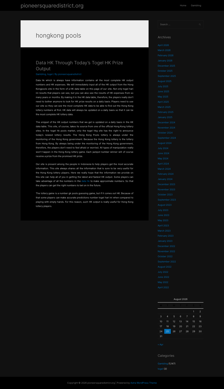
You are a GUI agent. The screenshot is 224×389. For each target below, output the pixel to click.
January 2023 (165, 240)
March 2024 (164, 168)
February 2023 (166, 235)
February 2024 (166, 173)
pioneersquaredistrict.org (52, 5)
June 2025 (163, 91)
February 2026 (165, 55)
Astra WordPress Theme (143, 382)
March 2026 (164, 50)
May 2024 (163, 158)
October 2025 (165, 70)
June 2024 (163, 153)
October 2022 (165, 256)
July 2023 (163, 210)
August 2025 (164, 81)
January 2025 (165, 117)
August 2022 (164, 266)
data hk (86, 181)
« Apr (160, 344)
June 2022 (163, 277)
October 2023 (165, 194)
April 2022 (163, 287)
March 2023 (164, 230)
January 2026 (165, 60)
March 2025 (164, 107)
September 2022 (167, 261)
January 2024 (165, 179)
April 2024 (163, 163)
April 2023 (163, 225)
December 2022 (166, 246)
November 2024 (166, 127)
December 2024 (166, 122)
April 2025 (163, 101)
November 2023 (166, 189)
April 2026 (163, 45)
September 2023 (167, 199)
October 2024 (165, 132)
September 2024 (167, 137)
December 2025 (166, 65)
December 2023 (166, 184)
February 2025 (165, 112)
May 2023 (163, 220)
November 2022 (166, 251)
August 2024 (165, 143)
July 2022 (163, 271)
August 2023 (165, 204)
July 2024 (163, 148)
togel (50, 74)
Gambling (196, 5)
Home (183, 5)
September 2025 (167, 76)
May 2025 (163, 96)
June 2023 (163, 215)
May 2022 (163, 282)
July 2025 (163, 86)
